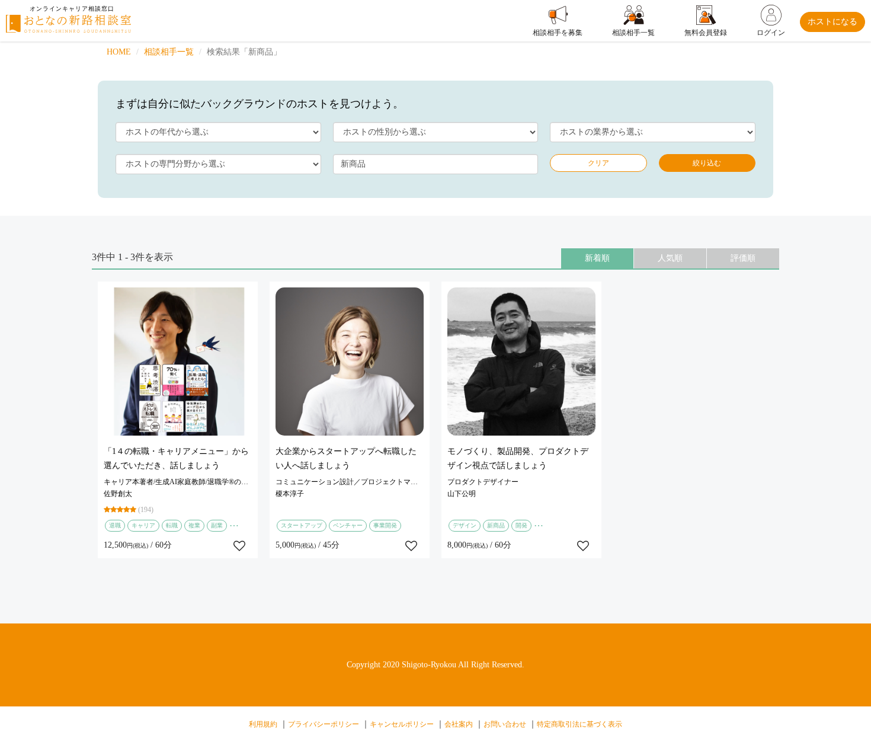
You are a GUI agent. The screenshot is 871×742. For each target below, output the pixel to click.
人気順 (670, 258)
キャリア (143, 525)
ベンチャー (348, 525)
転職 (172, 525)
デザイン (464, 525)
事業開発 (385, 525)
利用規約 (263, 724)
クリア (598, 163)
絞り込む (707, 163)
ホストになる (832, 21)
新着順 (597, 258)
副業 (217, 525)
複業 (194, 525)
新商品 (496, 525)
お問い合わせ (504, 724)
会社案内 (458, 724)
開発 (521, 525)
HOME (119, 51)
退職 (115, 525)
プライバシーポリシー (323, 724)
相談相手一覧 (169, 51)
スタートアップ (301, 525)
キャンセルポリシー (402, 724)
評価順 (743, 258)
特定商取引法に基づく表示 (579, 724)
